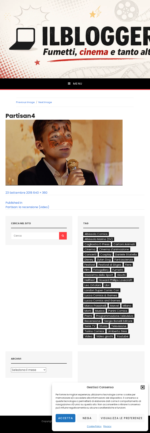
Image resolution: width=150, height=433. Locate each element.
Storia (103, 326)
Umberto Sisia (117, 331)
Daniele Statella (126, 254)
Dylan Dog (104, 259)
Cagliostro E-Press (97, 244)
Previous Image (25, 102)
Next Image (45, 102)
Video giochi (104, 336)
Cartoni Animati (124, 244)
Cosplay (105, 254)
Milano (127, 305)
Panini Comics (117, 311)
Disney (89, 259)
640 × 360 (40, 193)
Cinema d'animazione (114, 249)
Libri (107, 285)
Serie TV (90, 326)
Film (87, 270)
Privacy (107, 426)
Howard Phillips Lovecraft (115, 280)
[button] (143, 387)
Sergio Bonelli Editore (118, 321)
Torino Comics (94, 331)
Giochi (121, 275)
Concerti (90, 254)
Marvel (114, 305)
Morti (88, 311)
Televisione (118, 326)
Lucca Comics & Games (101, 295)
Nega (87, 418)
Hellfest (90, 280)
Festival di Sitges (110, 265)
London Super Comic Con (102, 290)
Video (88, 336)
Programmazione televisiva (114, 316)
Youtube (122, 336)
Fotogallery (101, 270)
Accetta (65, 418)
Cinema (90, 249)
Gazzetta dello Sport (99, 275)
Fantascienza (124, 259)
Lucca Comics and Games (102, 300)
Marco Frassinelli (95, 305)
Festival (90, 265)
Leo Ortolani (93, 285)
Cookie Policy (94, 426)
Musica (99, 311)
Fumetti (117, 270)
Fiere (128, 265)
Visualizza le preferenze (121, 418)
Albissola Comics (96, 234)
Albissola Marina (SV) (99, 239)
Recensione (92, 321)
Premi (88, 316)
